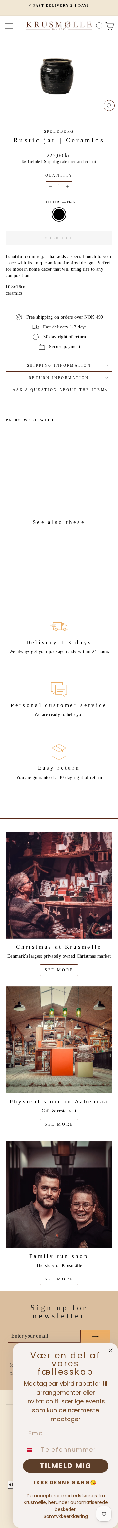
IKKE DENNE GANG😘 (65, 1482)
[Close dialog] (111, 1350)
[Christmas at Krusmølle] (59, 885)
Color (59, 202)
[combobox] (30, 1449)
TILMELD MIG (65, 1466)
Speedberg (59, 131)
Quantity (59, 175)
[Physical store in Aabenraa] (59, 1039)
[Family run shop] (59, 1194)
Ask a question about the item (59, 390)
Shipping (51, 162)
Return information (59, 378)
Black (59, 214)
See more (59, 970)
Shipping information (59, 365)
